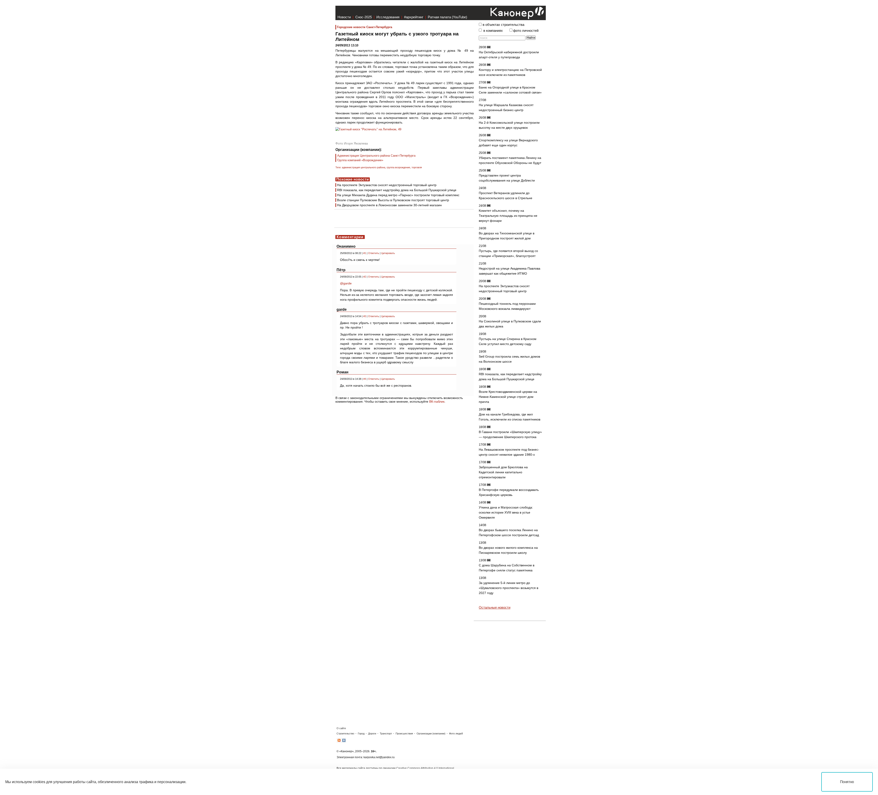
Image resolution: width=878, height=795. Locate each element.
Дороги (372, 733)
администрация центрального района (363, 167)
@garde (346, 283)
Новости (344, 17)
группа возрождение (398, 167)
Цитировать (388, 253)
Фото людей (456, 733)
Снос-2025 (363, 17)
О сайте (341, 728)
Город (361, 733)
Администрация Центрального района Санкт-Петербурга (376, 155)
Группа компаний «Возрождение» (360, 160)
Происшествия (404, 733)
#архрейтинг (413, 17)
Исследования (387, 17)
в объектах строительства (503, 25)
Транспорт (386, 733)
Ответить (373, 253)
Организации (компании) (431, 733)
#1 (364, 253)
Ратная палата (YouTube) (447, 17)
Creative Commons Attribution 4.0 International (425, 768)
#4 (364, 378)
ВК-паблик (436, 401)
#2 (364, 276)
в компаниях (493, 30)
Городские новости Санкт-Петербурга (364, 27)
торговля (417, 167)
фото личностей (525, 30)
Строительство (345, 733)
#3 (364, 316)
